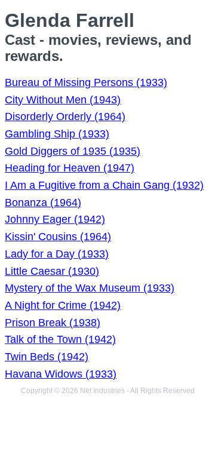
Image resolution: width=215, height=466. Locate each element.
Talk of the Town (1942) (60, 339)
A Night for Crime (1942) (63, 305)
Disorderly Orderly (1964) (65, 116)
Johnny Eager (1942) (55, 219)
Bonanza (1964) (43, 203)
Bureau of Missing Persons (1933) (86, 82)
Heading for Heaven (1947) (69, 168)
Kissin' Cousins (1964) (58, 237)
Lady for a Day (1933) (57, 254)
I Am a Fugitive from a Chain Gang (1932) (104, 185)
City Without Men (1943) (63, 100)
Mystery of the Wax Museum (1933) (89, 288)
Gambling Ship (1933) (57, 134)
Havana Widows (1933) (60, 374)
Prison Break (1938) (52, 323)
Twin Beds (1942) (46, 357)
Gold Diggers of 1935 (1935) (72, 151)
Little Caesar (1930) (52, 271)
